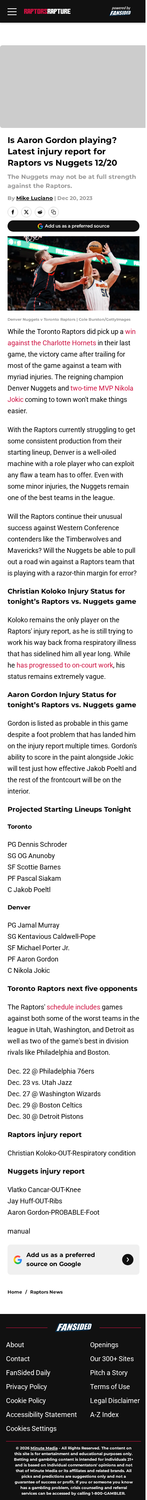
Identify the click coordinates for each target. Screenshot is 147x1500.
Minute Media (44, 1448)
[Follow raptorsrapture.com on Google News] (127, 1259)
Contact (18, 1359)
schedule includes (73, 1007)
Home (15, 1292)
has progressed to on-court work (65, 665)
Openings (104, 1345)
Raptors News (46, 1292)
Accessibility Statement (41, 1414)
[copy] (53, 212)
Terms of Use (110, 1387)
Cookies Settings (31, 1428)
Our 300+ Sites (112, 1359)
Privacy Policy (26, 1387)
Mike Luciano (34, 198)
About (15, 1345)
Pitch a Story (109, 1373)
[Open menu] (12, 11)
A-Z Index (104, 1414)
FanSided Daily (28, 1373)
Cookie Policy (26, 1401)
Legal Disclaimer (115, 1401)
